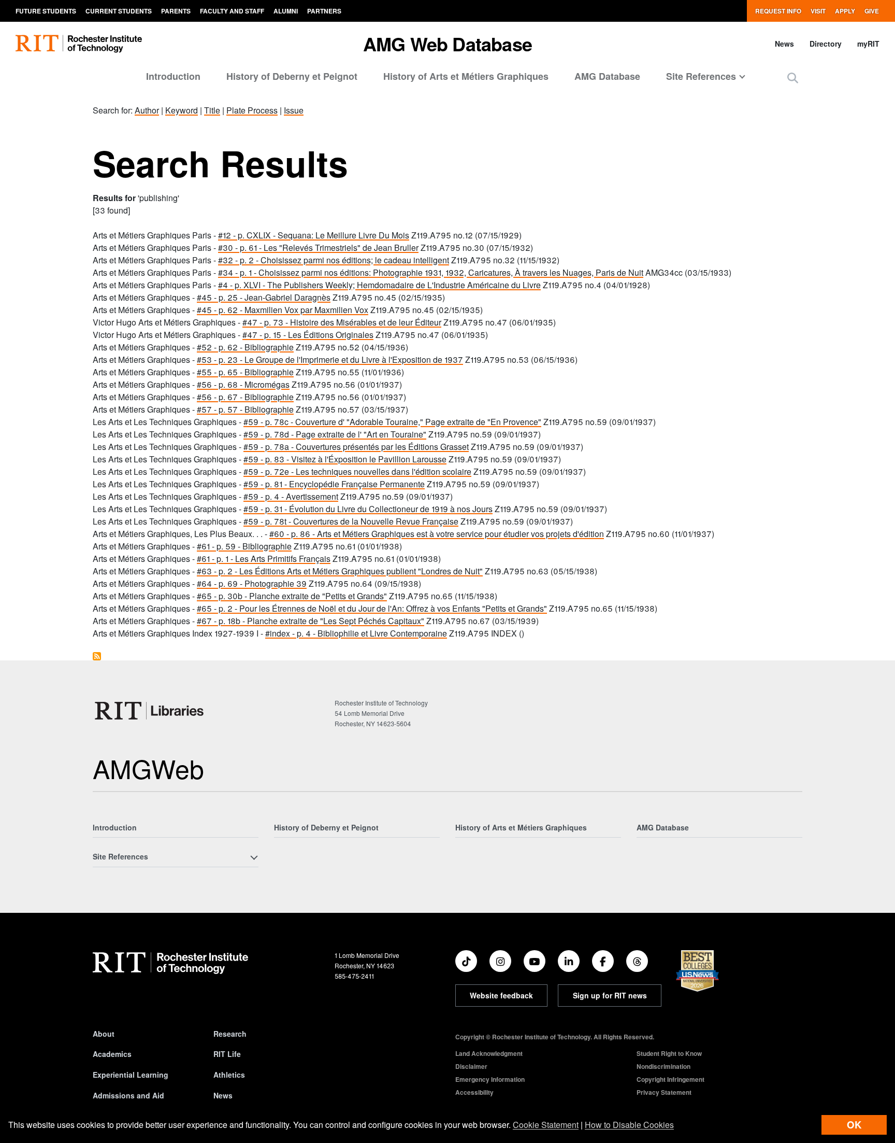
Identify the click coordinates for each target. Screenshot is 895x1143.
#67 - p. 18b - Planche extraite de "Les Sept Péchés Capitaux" (310, 621)
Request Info (778, 11)
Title (212, 110)
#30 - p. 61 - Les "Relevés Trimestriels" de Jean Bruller (318, 247)
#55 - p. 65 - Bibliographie (245, 372)
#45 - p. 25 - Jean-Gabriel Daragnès (263, 297)
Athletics (229, 1074)
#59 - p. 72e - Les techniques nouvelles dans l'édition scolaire (357, 471)
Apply (845, 11)
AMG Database (607, 76)
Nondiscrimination (663, 1066)
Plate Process (252, 110)
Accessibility (474, 1092)
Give (871, 11)
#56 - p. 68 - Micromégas (243, 384)
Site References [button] (701, 76)
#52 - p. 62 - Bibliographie (245, 347)
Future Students (46, 11)
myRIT (868, 43)
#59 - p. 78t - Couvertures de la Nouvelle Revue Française (350, 521)
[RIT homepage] (79, 44)
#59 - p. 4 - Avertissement (290, 496)
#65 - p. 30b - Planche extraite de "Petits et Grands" (292, 596)
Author (147, 110)
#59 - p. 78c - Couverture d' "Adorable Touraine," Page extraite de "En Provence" (392, 422)
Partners (324, 11)
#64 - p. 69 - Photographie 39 (252, 583)
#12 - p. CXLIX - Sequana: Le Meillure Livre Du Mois (313, 235)
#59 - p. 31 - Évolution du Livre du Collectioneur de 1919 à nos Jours (368, 509)
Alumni (285, 11)
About (103, 1033)
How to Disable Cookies (629, 1125)
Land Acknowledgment (489, 1053)
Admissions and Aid (128, 1095)
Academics (112, 1054)
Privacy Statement (664, 1092)
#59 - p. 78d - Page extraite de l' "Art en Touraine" (334, 434)
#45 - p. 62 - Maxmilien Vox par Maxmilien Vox (282, 310)
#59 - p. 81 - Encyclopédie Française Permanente (334, 484)
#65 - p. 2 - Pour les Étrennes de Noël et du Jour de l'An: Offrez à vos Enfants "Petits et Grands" (372, 608)
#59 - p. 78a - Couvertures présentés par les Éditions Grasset (356, 447)
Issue (294, 110)
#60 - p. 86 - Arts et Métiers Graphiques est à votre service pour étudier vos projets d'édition (436, 534)
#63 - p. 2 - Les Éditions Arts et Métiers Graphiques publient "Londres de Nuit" (340, 571)
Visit (818, 11)
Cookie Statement (546, 1125)
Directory (826, 43)
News (784, 43)
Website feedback (501, 995)
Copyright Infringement (670, 1079)
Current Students (118, 11)
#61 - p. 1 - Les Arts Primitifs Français (263, 559)
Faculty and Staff (232, 11)
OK (854, 1125)
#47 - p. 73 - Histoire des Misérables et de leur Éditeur (341, 322)
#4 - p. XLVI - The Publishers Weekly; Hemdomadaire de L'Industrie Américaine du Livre (379, 285)
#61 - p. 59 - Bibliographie (244, 546)
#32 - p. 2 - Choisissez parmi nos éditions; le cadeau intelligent (333, 260)
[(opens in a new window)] (466, 961)
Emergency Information (490, 1079)
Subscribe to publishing (97, 656)
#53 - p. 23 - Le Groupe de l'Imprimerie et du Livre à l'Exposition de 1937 (330, 359)
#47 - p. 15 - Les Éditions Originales (307, 335)
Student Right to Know (669, 1053)
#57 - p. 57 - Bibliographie (245, 409)
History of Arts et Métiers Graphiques (465, 76)
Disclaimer (471, 1066)
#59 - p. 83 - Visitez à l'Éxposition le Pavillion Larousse (344, 459)
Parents (176, 11)
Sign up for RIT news (610, 995)
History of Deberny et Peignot (291, 76)
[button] (792, 77)
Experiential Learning (130, 1074)
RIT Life (227, 1054)
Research (230, 1033)
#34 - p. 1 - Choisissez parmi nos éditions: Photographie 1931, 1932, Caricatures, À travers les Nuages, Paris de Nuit (430, 272)
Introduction (173, 76)
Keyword (181, 110)
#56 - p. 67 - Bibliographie (245, 397)
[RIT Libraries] (150, 711)
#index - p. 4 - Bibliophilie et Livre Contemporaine (356, 633)
